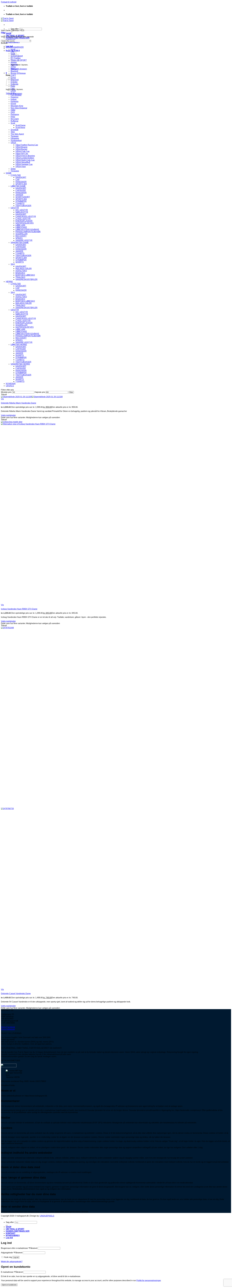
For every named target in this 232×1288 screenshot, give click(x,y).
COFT (13, 75)
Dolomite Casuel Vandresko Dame (16, 993)
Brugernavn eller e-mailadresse (19, 1248)
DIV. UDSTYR (21, 210)
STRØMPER (21, 201)
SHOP (8, 33)
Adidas (14, 62)
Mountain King (17, 106)
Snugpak (14, 130)
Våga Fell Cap (21, 154)
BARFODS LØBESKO (25, 275)
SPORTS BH (21, 184)
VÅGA (13, 143)
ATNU (13, 67)
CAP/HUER (20, 190)
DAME (8, 173)
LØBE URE (20, 225)
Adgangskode (11, 1253)
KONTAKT (10, 1233)
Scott (13, 123)
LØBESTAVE (21, 227)
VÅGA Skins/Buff (22, 162)
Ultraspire (15, 138)
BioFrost (14, 69)
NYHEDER (11, 384)
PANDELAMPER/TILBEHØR (28, 232)
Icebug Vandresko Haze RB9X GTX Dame (19, 609)
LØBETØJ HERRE (19, 344)
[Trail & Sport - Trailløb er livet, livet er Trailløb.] (7, 19)
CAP (17, 180)
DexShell (15, 80)
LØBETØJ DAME (18, 186)
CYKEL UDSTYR (23, 219)
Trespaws (15, 171)
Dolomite (14, 84)
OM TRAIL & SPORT (15, 1229)
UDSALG (10, 386)
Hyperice (14, 97)
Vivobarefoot (16, 140)
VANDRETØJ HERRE (20, 364)
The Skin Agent (17, 134)
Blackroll (14, 71)
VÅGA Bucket (21, 149)
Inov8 (13, 49)
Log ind (15, 1257)
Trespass (14, 136)
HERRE (9, 282)
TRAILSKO (20, 277)
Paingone (15, 114)
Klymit (13, 104)
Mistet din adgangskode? (11, 1262)
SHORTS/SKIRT (22, 197)
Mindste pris (6, 392)
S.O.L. (13, 93)
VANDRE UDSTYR (23, 240)
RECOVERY (21, 236)
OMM (13, 110)
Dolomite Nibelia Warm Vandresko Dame (18, 403)
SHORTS (19, 262)
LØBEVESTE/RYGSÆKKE (27, 229)
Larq (12, 88)
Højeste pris (40, 392)
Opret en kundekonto (9, 1285)
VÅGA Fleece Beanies (25, 156)
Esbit (13, 86)
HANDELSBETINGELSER (17, 1231)
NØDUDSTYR (21, 212)
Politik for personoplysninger (148, 1280)
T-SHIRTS (19, 203)
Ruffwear (14, 121)
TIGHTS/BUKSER (23, 206)
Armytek (14, 65)
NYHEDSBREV (13, 42)
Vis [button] (2, 399)
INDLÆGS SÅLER (23, 269)
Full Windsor (16, 95)
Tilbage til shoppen (19, 69)
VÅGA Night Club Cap (25, 160)
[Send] (7, 1225)
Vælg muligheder (8, 415)
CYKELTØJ (16, 175)
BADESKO (20, 273)
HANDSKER (21, 182)
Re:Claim (15, 119)
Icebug (13, 99)
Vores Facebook (8, 1027)
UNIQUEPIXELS (47, 1216)
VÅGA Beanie (21, 147)
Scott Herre (20, 127)
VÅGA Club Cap (22, 151)
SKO (13, 264)
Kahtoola (14, 101)
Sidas (13, 169)
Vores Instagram (8, 1029)
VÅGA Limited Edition (24, 158)
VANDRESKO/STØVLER (26, 279)
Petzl (13, 117)
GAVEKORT (20, 177)
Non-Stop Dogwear (19, 108)
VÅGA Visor (20, 167)
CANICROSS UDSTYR (25, 216)
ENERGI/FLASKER (24, 221)
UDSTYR (15, 208)
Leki (12, 52)
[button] (6, 73)
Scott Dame (20, 125)
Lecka (13, 91)
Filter (71, 392)
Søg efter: (15, 29)
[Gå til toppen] (2, 1218)
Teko (13, 132)
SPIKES (19, 238)
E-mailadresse (12, 1272)
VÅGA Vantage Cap (24, 164)
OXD (13, 112)
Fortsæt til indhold (8, 2)
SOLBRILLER (21, 234)
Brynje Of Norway (18, 73)
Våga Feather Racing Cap (26, 145)
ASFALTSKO (21, 271)
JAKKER (19, 195)
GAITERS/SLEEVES (24, 223)
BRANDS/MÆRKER (15, 47)
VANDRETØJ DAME (20, 242)
